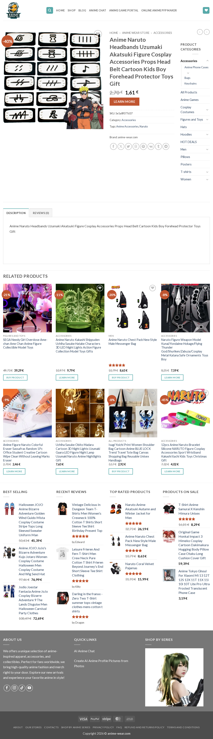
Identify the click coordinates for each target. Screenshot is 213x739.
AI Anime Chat (84, 651)
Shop (72, 10)
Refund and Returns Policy (145, 727)
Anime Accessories (127, 126)
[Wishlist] (206, 10)
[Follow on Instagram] (14, 688)
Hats (184, 127)
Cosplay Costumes (187, 109)
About (18, 727)
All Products (189, 92)
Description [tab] (16, 213)
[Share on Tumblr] (158, 146)
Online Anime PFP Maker (159, 10)
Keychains (191, 83)
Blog (82, 10)
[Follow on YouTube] (29, 688)
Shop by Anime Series (75, 727)
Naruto (144, 126)
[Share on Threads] (136, 146)
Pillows (185, 157)
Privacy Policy (103, 727)
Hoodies (186, 134)
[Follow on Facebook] (7, 688)
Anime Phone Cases (196, 67)
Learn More (124, 101)
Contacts (51, 727)
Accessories (163, 32)
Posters (186, 164)
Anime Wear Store (135, 32)
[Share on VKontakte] (150, 146)
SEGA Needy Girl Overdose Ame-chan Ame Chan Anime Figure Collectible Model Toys (25, 343)
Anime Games (190, 100)
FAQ (119, 727)
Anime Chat (97, 10)
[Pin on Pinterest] (143, 146)
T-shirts (186, 172)
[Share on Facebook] (113, 146)
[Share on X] (121, 146)
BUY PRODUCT (121, 471)
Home (60, 10)
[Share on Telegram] (165, 146)
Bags (187, 78)
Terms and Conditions (183, 727)
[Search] (49, 10)
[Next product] (200, 32)
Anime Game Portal (123, 10)
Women (186, 179)
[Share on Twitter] (128, 146)
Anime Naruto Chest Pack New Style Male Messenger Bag (133, 341)
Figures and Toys (192, 119)
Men (183, 149)
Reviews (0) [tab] (41, 213)
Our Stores (33, 727)
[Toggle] (207, 61)
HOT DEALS (189, 142)
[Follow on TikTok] (22, 688)
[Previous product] (207, 32)
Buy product (15, 377)
